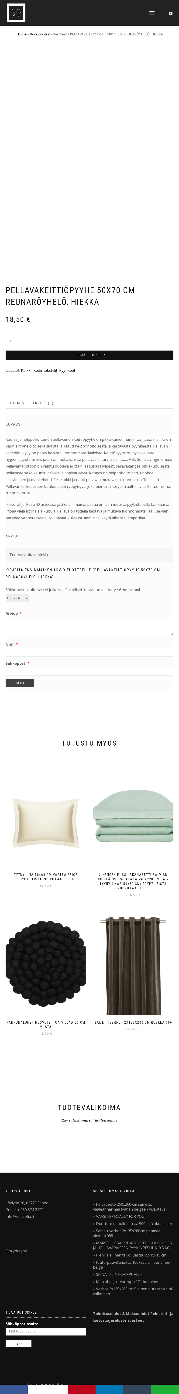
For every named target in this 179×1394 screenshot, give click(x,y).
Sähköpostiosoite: (22, 1323)
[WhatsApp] (165, 1389)
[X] (48, 1389)
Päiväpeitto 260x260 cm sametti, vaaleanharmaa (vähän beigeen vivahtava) (130, 1207)
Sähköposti (18, 663)
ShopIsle (32, 1384)
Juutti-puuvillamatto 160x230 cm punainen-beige (132, 1265)
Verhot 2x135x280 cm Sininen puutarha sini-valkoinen (133, 1291)
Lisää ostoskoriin (91, 355)
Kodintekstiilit (40, 34)
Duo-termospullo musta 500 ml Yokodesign (134, 1223)
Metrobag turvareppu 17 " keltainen (127, 1281)
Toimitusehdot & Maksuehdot (121, 1313)
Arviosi (13, 613)
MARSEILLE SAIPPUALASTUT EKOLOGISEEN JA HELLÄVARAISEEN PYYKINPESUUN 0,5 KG (133, 1245)
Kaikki (26, 370)
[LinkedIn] (109, 1389)
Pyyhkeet (60, 34)
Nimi (12, 644)
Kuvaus (16, 403)
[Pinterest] (81, 1389)
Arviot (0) (43, 403)
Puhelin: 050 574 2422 (24, 1209)
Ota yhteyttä (16, 1250)
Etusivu (21, 34)
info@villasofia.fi (20, 1216)
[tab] (17, 403)
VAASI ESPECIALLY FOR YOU (120, 1216)
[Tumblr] (137, 1389)
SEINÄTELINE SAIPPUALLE (119, 1274)
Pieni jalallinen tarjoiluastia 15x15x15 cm (131, 1255)
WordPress (58, 1384)
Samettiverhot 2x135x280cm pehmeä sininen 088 (126, 1233)
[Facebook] (14, 1389)
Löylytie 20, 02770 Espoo (27, 1202)
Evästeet (135, 1320)
